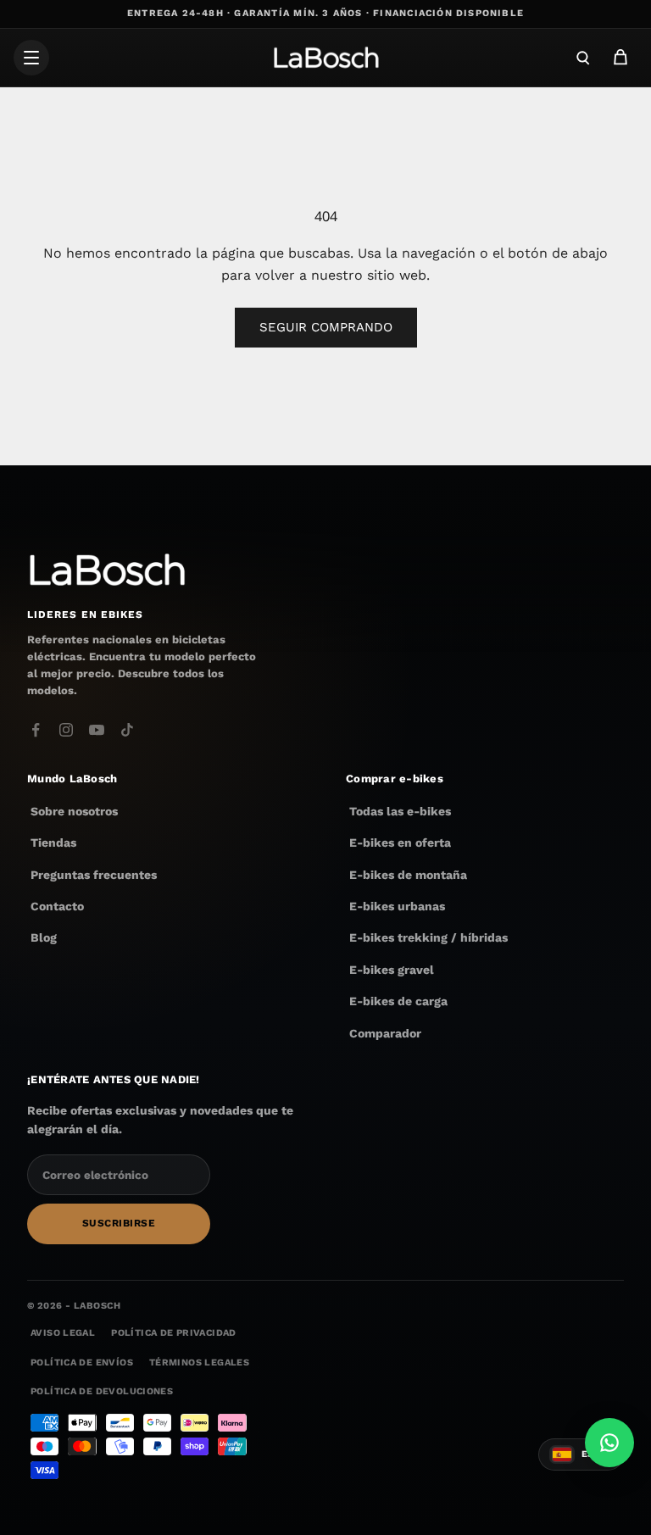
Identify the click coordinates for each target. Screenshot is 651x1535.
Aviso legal (63, 1333)
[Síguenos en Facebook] (35, 729)
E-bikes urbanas (397, 906)
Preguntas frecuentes (94, 875)
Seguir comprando (325, 327)
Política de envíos (82, 1362)
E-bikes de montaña (408, 875)
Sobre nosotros (74, 811)
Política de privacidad (173, 1333)
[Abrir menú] (31, 57)
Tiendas (53, 842)
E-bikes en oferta (400, 842)
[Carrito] (620, 58)
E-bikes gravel (391, 969)
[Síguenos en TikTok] (127, 729)
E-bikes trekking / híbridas (428, 938)
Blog (44, 938)
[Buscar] (583, 58)
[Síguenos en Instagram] (66, 729)
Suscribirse (118, 1223)
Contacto (57, 906)
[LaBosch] (325, 57)
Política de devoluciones (102, 1391)
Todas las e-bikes (400, 811)
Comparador (385, 1033)
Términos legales (199, 1362)
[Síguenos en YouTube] (96, 729)
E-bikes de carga (398, 1001)
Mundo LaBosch (72, 778)
